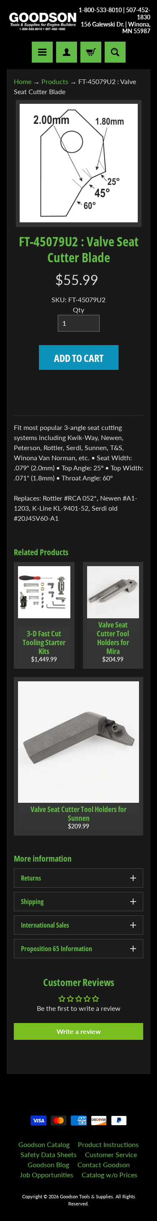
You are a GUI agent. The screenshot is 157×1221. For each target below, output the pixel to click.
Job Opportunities (46, 1175)
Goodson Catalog (43, 1144)
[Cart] (90, 52)
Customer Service (111, 1154)
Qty (78, 310)
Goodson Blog (48, 1164)
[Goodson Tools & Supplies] (43, 21)
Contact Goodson (103, 1164)
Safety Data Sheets (49, 1154)
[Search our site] (115, 52)
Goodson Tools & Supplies (86, 1196)
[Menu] (42, 52)
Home (22, 81)
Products (54, 81)
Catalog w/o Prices (109, 1175)
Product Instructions (108, 1144)
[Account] (66, 52)
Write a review (79, 1031)
